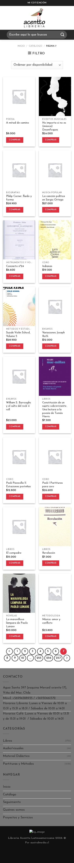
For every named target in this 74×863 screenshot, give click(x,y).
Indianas (47, 266)
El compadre (13, 553)
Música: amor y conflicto (51, 621)
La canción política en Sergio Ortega (53, 198)
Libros (7, 740)
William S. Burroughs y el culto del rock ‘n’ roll (18, 406)
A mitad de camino (17, 123)
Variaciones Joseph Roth (53, 334)
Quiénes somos (14, 809)
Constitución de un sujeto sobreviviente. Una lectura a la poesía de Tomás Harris (54, 409)
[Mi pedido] (59, 17)
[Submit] (63, 34)
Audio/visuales (13, 748)
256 (48, 658)
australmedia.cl (39, 842)
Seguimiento (12, 802)
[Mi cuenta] (69, 17)
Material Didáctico (16, 756)
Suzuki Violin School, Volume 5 (18, 334)
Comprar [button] (14, 140)
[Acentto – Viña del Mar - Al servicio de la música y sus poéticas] (34, 18)
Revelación (48, 553)
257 (58, 658)
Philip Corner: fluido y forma (19, 198)
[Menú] (6, 18)
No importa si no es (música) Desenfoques (54, 126)
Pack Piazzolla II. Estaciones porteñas (18, 485)
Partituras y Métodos (18, 763)
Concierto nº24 (15, 266)
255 (39, 658)
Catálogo (35, 46)
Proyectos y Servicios (18, 817)
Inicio (21, 46)
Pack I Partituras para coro (52, 485)
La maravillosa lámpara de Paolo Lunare (17, 623)
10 (22, 658)
